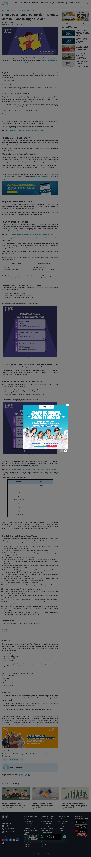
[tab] (24, 451)
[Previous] (61, 450)
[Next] (65, 450)
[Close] (67, 405)
